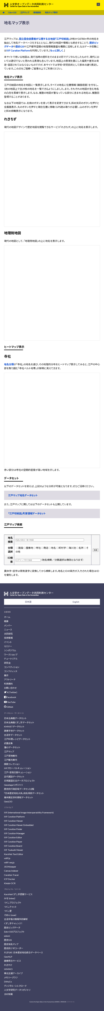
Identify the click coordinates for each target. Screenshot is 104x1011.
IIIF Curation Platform (18, 50)
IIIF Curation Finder (13, 829)
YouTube (11, 702)
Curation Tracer (11, 875)
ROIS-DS (63, 1002)
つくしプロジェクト (12, 902)
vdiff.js (7, 858)
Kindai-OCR (9, 883)
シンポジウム (10, 650)
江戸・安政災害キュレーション (17, 772)
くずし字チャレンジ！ (13, 923)
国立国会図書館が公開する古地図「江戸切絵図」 (44, 38)
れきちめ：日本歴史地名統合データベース (23, 952)
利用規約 (8, 683)
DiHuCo (8, 981)
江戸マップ (24, 12)
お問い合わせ (10, 688)
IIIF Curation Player (13, 841)
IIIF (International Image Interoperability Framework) (29, 812)
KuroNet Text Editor (13, 854)
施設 (20, 547)
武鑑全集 (8, 743)
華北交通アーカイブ (13, 973)
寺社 (38, 547)
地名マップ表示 (51, 12)
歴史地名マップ (11, 944)
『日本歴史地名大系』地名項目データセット (24, 793)
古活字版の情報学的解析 (16, 919)
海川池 (72, 547)
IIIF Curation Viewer (13, 820)
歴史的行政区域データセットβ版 (19, 789)
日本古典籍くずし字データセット (19, 722)
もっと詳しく (56, 50)
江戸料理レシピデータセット (17, 739)
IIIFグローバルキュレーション (17, 768)
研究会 (7, 663)
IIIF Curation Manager (14, 833)
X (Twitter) (11, 692)
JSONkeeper (10, 866)
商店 (45, 547)
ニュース (8, 629)
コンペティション (11, 667)
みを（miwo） (10, 898)
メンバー (8, 625)
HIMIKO (8, 969)
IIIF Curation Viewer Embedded (18, 825)
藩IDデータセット (12, 747)
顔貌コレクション (12, 764)
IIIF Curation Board (13, 845)
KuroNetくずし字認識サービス (18, 894)
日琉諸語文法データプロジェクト (19, 780)
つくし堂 (8, 911)
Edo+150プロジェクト (14, 931)
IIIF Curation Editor (13, 837)
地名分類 (9, 364)
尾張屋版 (37, 12)
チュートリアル (11, 658)
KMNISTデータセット (14, 726)
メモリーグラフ (10, 977)
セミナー (8, 646)
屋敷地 (29, 547)
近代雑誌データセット (14, 776)
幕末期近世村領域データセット (18, 797)
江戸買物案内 (10, 755)
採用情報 (8, 638)
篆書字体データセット (14, 730)
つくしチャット (10, 906)
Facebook (11, 697)
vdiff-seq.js (9, 862)
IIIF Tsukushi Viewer (13, 850)
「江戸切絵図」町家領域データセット (27, 513)
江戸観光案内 (10, 760)
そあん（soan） (10, 915)
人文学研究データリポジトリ (17, 990)
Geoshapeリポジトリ (13, 785)
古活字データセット (13, 735)
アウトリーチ (10, 679)
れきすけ (8, 965)
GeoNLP (8, 956)
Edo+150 (12, 12)
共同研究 (8, 633)
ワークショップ (10, 654)
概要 (6, 621)
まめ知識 (8, 994)
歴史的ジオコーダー (13, 948)
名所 (81, 547)
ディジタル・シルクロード (15, 985)
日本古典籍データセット (15, 718)
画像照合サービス (12, 960)
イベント (8, 642)
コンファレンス (10, 671)
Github (9, 706)
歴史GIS (19, 46)
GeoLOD (8, 801)
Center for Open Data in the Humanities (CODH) (44, 1002)
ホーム (7, 617)
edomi (7, 936)
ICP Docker (9, 879)
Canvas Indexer (11, 870)
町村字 (62, 547)
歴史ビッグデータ (12, 927)
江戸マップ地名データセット (23, 495)
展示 (6, 675)
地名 (53, 547)
